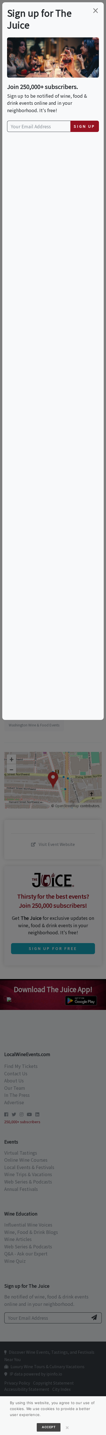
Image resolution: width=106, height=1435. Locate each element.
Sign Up (84, 126)
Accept (48, 1427)
